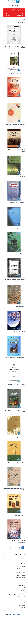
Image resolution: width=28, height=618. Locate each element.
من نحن (23, 590)
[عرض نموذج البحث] (4, 2)
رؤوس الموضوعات (20, 568)
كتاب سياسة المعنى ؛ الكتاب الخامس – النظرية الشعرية (14, 228)
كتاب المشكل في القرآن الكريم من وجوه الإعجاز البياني (14, 462)
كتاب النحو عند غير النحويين (20, 515)
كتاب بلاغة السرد (21, 253)
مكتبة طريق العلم (16, 614)
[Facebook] (18, 6)
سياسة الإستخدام (21, 596)
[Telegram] (10, 6)
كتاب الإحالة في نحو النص (20, 306)
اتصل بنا (23, 587)
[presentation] (14, 34)
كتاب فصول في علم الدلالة (20, 98)
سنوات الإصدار (21, 605)
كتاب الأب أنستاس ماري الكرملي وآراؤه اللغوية (16, 384)
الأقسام (23, 566)
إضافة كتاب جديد (21, 575)
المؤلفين (23, 607)
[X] (15, 6)
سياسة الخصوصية (21, 598)
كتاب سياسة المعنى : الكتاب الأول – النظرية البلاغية (15, 124)
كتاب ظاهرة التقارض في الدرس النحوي (17, 202)
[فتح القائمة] (23, 2)
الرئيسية (23, 19)
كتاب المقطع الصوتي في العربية (19, 176)
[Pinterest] (13, 6)
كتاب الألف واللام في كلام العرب (19, 331)
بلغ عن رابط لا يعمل (20, 577)
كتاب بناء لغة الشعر (21, 437)
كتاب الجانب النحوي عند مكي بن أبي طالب (17, 73)
